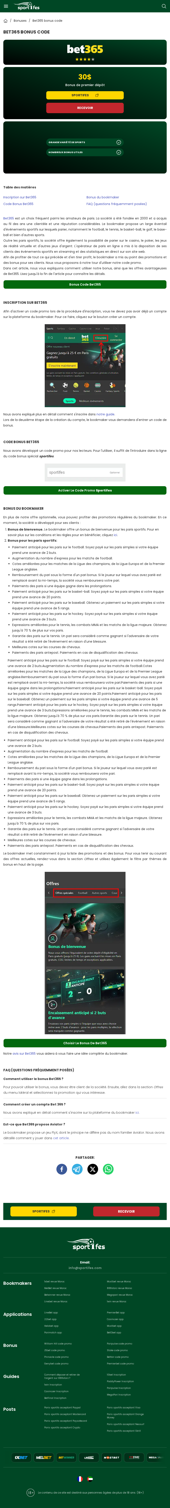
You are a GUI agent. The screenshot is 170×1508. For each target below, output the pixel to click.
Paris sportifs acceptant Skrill (124, 1431)
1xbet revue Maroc (54, 1281)
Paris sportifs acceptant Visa (123, 1407)
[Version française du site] (80, 1479)
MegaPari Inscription (119, 1394)
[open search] (164, 6)
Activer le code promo (85, 490)
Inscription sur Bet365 (19, 197)
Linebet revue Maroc (56, 1301)
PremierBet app (116, 1312)
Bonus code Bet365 (85, 284)
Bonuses (20, 20)
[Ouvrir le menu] (6, 6)
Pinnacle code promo (56, 1357)
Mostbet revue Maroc (119, 1281)
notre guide (105, 414)
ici (115, 535)
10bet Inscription (116, 1374)
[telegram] (79, 1169)
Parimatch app (53, 1332)
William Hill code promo (58, 1343)
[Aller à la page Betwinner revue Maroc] (66, 1457)
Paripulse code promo (119, 1343)
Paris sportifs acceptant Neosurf (125, 1424)
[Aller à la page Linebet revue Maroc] (89, 1457)
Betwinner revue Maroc (57, 1295)
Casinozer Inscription (56, 1391)
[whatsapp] (108, 1169)
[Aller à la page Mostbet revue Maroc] (112, 1457)
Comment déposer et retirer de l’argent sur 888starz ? (62, 1376)
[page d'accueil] (26, 6)
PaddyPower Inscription (120, 1381)
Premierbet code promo (120, 1363)
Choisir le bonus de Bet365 (85, 1043)
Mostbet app (114, 1326)
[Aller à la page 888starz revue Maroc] (134, 1457)
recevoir (85, 108)
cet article (61, 1138)
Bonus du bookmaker (103, 197)
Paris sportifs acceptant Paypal (62, 1407)
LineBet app (51, 1312)
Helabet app (51, 1326)
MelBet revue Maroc (55, 1288)
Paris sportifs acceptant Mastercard (65, 1414)
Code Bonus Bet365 (18, 204)
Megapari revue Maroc (120, 1295)
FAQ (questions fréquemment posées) (117, 204)
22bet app (50, 1319)
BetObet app (114, 1332)
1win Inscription (53, 1384)
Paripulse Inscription (119, 1388)
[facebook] (64, 1169)
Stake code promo (117, 1350)
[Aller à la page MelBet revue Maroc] (44, 1457)
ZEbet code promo (54, 1350)
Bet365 (8, 218)
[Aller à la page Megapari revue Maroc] (157, 1457)
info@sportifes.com (85, 1268)
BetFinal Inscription (55, 1398)
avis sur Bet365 (24, 1053)
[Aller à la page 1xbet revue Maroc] (21, 1457)
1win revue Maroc (116, 1301)
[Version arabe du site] (90, 1479)
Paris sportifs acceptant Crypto (62, 1427)
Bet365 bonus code (47, 20)
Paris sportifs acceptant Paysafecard (65, 1421)
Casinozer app (115, 1319)
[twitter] (95, 1169)
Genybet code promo (56, 1363)
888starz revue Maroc (119, 1288)
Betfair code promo (118, 1357)
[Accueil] (5, 21)
